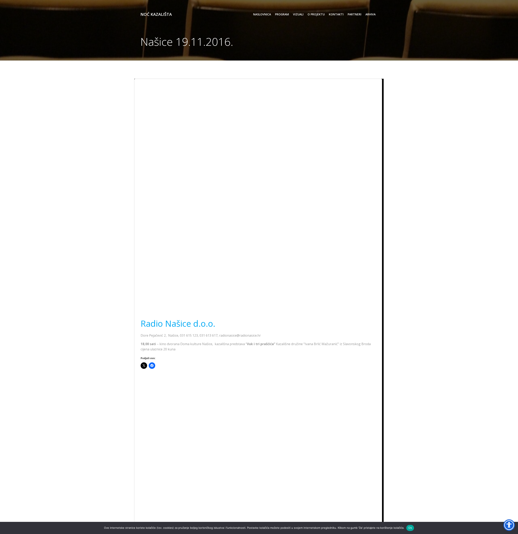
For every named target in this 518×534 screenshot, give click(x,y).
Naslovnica (262, 14)
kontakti (336, 14)
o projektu (316, 14)
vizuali (298, 14)
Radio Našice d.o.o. (178, 323)
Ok (410, 527)
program (282, 14)
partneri (354, 14)
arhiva (370, 14)
